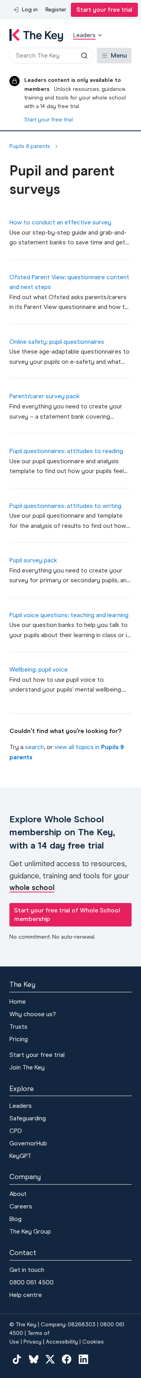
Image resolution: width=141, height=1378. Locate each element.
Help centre (25, 1295)
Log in (30, 9)
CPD (15, 1130)
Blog (15, 1219)
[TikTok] (17, 1359)
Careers (20, 1206)
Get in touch (26, 1269)
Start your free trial (104, 9)
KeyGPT (20, 1155)
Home (17, 1001)
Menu (119, 55)
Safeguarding (27, 1118)
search (34, 747)
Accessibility (62, 1341)
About (18, 1193)
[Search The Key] (84, 55)
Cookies (93, 1341)
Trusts (18, 1026)
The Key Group (30, 1231)
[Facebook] (66, 1359)
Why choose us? (32, 1014)
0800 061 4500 (31, 1282)
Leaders (20, 1105)
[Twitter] (50, 1359)
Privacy (33, 1341)
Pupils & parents (29, 146)
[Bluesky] (33, 1359)
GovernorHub (28, 1143)
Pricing (18, 1039)
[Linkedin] (83, 1359)
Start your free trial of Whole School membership (67, 915)
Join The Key (27, 1067)
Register (55, 9)
